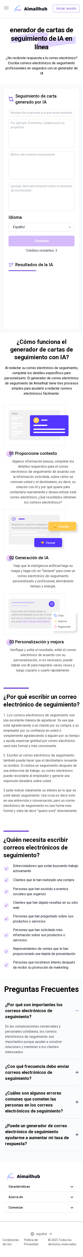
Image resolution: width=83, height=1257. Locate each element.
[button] (41, 227)
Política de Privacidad (31, 1242)
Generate (41, 241)
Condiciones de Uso (11, 1242)
